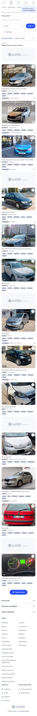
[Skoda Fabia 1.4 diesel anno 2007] (18, 570)
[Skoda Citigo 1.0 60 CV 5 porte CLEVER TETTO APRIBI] (18, 152)
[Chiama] (34, 98)
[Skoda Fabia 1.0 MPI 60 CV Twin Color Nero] (18, 81)
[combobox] (20, 20)
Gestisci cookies (6, 645)
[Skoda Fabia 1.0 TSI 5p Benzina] (18, 117)
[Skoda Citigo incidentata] (18, 398)
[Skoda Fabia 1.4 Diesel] (18, 205)
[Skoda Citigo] (18, 326)
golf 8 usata (11, 7)
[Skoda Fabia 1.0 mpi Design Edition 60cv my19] (18, 484)
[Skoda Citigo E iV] (18, 448)
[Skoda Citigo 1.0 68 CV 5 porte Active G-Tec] (18, 363)
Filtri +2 (31, 26)
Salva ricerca (8, 38)
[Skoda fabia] (18, 520)
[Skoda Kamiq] (18, 275)
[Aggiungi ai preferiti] (33, 66)
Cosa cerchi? (6, 16)
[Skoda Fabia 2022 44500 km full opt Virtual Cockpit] (18, 240)
